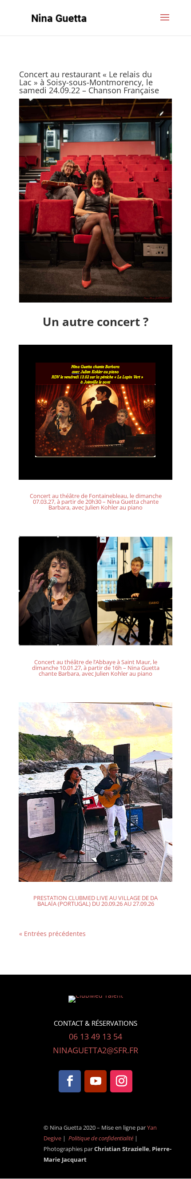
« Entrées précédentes (52, 933)
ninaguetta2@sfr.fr (95, 1050)
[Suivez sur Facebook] (70, 1081)
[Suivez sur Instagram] (121, 1081)
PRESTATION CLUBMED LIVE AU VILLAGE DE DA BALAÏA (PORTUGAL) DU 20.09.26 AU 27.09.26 (95, 901)
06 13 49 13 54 (95, 1036)
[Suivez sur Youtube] (95, 1081)
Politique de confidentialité (101, 1138)
